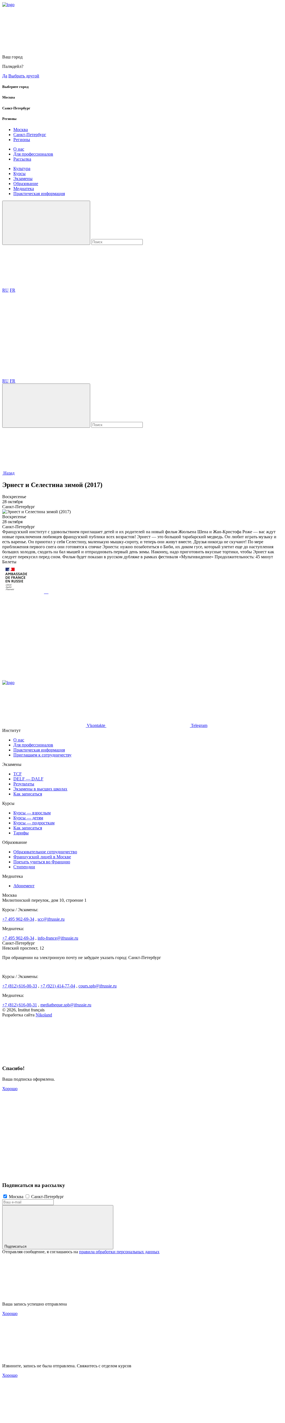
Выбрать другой (23, 75)
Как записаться (27, 794)
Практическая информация (39, 193)
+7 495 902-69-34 (18, 919)
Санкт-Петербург (29, 134)
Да (4, 75)
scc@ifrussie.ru (51, 919)
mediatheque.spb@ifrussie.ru (65, 1004)
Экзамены (23, 178)
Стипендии (24, 866)
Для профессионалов (33, 154)
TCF (17, 773)
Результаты (23, 783)
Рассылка (22, 159)
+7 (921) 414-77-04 (57, 986)
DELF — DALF (28, 778)
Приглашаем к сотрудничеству (42, 755)
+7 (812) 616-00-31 (19, 1004)
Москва (20, 129)
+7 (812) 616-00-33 (19, 986)
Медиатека (23, 188)
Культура (21, 168)
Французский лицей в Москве (42, 856)
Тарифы (21, 832)
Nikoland (44, 1014)
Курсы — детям (28, 817)
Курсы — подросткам (34, 822)
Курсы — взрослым (32, 812)
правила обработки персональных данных (119, 1251)
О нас (18, 149)
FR (12, 290)
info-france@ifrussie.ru (58, 938)
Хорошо (10, 1088)
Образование (25, 183)
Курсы (19, 173)
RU (5, 290)
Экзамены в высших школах (40, 789)
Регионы (21, 139)
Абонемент (24, 885)
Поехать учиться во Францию (41, 861)
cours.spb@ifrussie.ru (97, 986)
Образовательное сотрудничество (45, 851)
